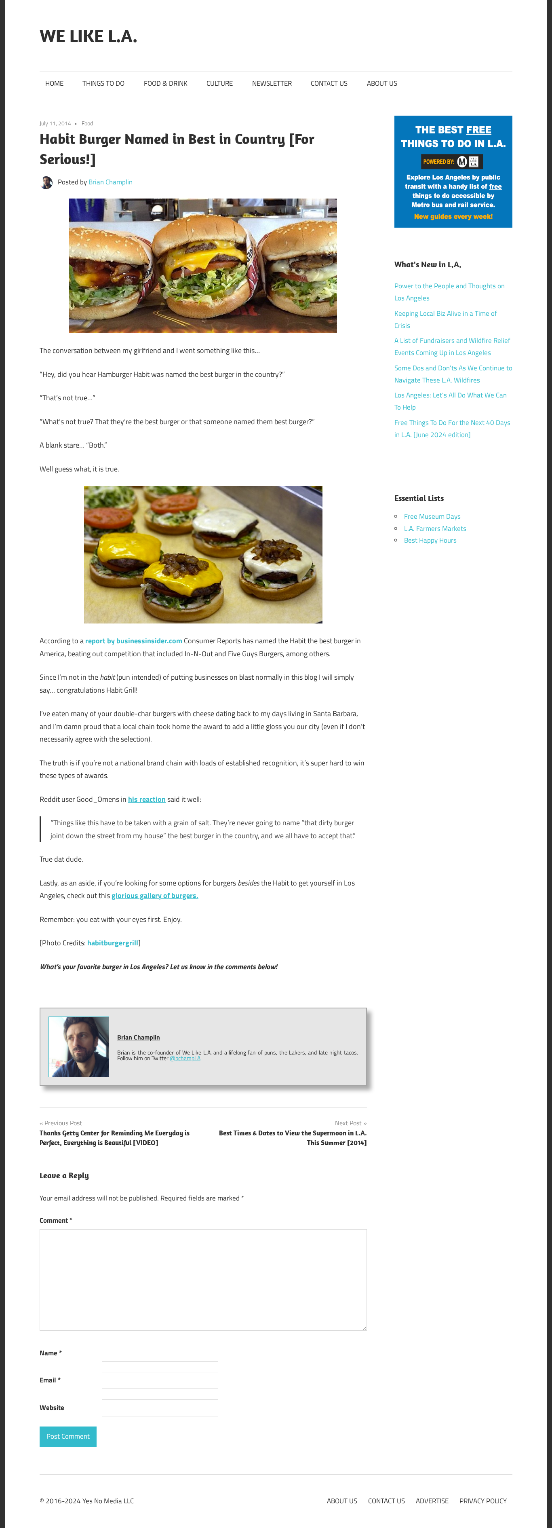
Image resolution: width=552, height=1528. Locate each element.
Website (52, 1407)
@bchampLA (185, 1058)
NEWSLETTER (272, 83)
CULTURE (219, 83)
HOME (54, 83)
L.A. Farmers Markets (435, 528)
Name (51, 1353)
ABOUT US (382, 83)
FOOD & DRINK (166, 83)
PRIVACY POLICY (483, 1501)
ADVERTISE (432, 1501)
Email (50, 1380)
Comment (56, 1220)
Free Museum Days (432, 516)
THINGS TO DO (103, 83)
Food (87, 123)
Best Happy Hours (430, 540)
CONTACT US (329, 83)
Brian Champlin (110, 182)
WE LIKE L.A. (88, 35)
